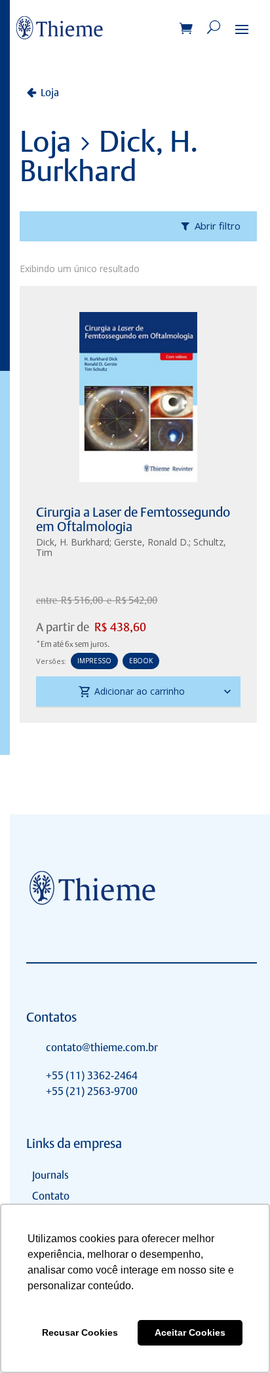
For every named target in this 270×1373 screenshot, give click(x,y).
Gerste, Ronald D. (151, 542)
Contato (50, 1196)
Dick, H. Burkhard (72, 542)
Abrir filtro (218, 225)
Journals (50, 1175)
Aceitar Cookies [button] (190, 1332)
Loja (50, 92)
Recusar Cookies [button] (80, 1332)
